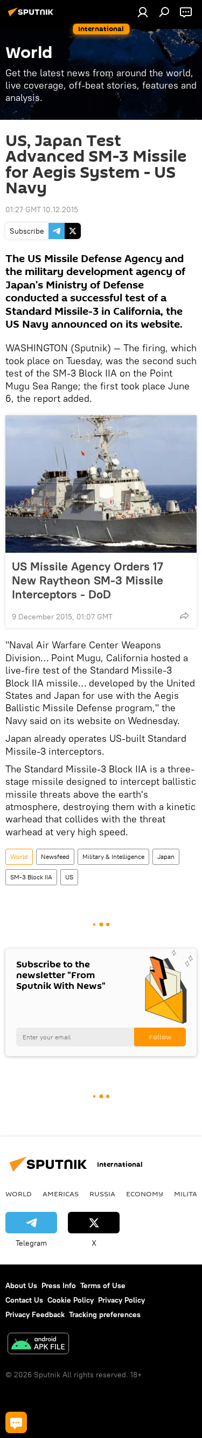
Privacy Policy (121, 1300)
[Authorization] (143, 12)
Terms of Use (103, 1285)
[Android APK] (38, 1345)
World (19, 856)
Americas (61, 1193)
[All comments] (16, 1422)
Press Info (58, 1285)
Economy (144, 1193)
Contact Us (24, 1300)
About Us (21, 1285)
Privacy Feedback (35, 1314)
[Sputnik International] (32, 16)
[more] (184, 615)
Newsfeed (55, 856)
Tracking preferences (105, 1314)
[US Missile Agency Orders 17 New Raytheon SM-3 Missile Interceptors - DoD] (101, 484)
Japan (166, 856)
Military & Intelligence (113, 856)
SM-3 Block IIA (31, 877)
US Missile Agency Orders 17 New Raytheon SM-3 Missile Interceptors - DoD (87, 580)
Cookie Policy (70, 1300)
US (69, 877)
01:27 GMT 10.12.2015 (41, 209)
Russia (102, 1193)
